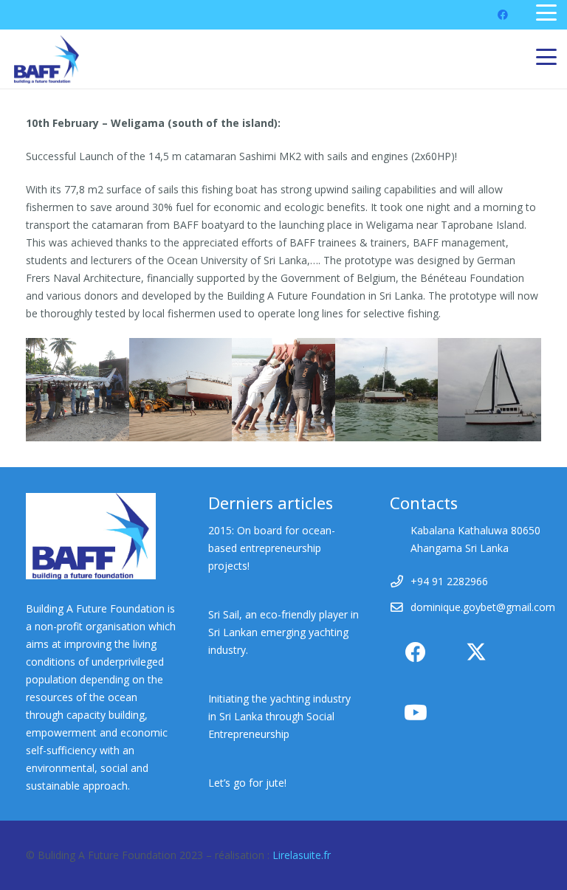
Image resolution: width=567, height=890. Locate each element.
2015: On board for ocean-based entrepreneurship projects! (271, 548)
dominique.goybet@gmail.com (482, 607)
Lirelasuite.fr (301, 855)
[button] (546, 12)
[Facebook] (502, 14)
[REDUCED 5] (283, 389)
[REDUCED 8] (387, 389)
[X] (476, 652)
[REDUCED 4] (181, 389)
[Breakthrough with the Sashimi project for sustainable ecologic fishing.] (77, 389)
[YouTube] (415, 713)
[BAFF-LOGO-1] (46, 59)
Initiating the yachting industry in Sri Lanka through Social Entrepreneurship (279, 716)
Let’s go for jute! (247, 783)
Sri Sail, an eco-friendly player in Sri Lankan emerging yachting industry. (283, 632)
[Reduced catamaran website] (489, 389)
